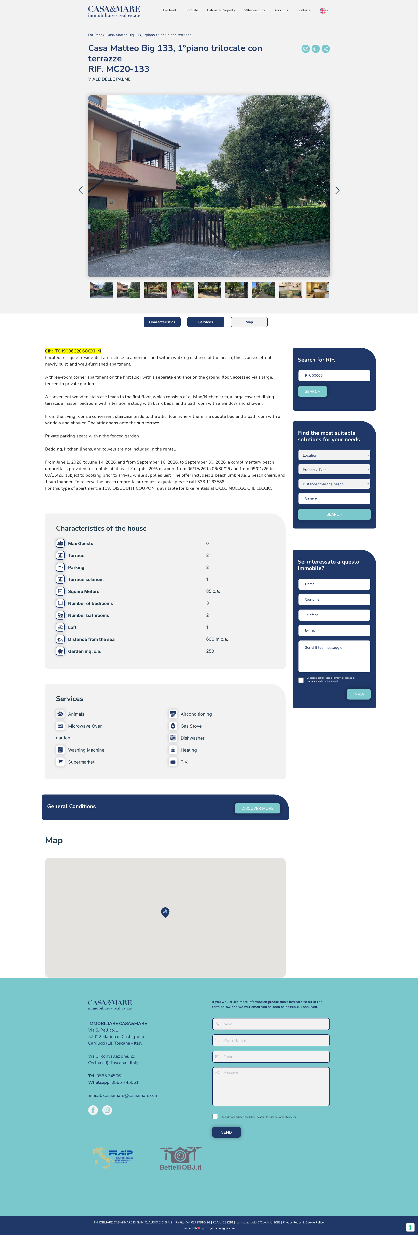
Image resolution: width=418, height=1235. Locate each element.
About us (281, 10)
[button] (324, 11)
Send (226, 1132)
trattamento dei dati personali (322, 681)
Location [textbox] (310, 455)
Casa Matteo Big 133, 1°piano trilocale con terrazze (148, 35)
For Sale (191, 10)
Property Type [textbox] (315, 470)
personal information (286, 1117)
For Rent (169, 10)
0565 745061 (125, 1082)
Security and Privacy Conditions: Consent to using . (259, 1117)
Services (205, 322)
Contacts (304, 10)
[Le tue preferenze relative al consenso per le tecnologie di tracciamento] (410, 1227)
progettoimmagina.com (220, 1228)
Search (312, 391)
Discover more (257, 808)
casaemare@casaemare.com (130, 1095)
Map (249, 322)
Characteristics (162, 322)
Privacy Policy (292, 1222)
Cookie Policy (314, 1222)
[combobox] (334, 454)
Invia (359, 694)
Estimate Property (221, 10)
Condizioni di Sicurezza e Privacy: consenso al (330, 679)
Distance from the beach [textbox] (323, 484)
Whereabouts (254, 10)
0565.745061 (109, 1076)
